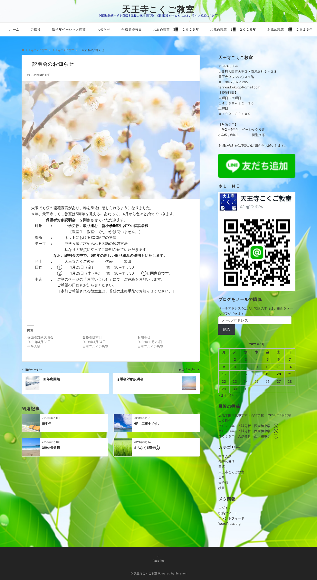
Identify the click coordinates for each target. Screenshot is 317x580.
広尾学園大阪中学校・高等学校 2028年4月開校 (254, 415)
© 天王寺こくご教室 (143, 573)
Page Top (159, 560)
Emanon (181, 573)
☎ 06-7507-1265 (233, 82)
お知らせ (143, 337)
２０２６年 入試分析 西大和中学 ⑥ (248, 426)
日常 (221, 477)
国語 (221, 467)
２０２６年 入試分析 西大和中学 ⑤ (248, 431)
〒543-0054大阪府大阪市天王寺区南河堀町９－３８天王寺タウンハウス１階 (247, 71)
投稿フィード (228, 513)
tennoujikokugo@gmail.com (239, 87)
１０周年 (224, 420)
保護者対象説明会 (40, 337)
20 (279, 374)
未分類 (223, 483)
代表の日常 (226, 461)
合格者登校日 (92, 337)
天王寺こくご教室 (158, 9)
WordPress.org (229, 523)
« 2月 (222, 395)
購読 (226, 329)
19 (267, 374)
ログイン (224, 508)
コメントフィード (231, 518)
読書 (221, 488)
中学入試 (224, 456)
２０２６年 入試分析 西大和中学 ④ (248, 436)
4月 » (233, 395)
